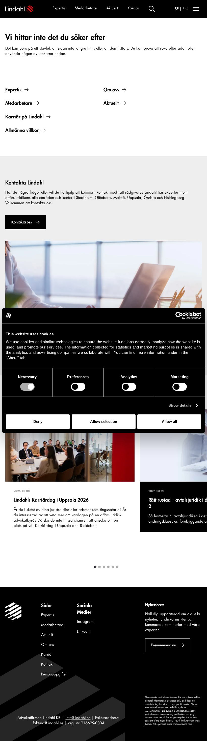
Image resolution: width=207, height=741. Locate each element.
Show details (179, 405)
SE (177, 9)
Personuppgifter (54, 674)
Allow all (169, 421)
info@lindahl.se (77, 718)
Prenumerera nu (163, 645)
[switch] (78, 387)
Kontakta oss (21, 222)
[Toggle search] (152, 9)
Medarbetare (86, 8)
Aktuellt (112, 8)
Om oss (112, 90)
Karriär (133, 8)
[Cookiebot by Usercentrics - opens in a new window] (179, 315)
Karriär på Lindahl (25, 117)
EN (185, 9)
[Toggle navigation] (196, 9)
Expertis (59, 8)
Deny (37, 421)
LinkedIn (84, 631)
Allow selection (103, 421)
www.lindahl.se (153, 711)
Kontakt (47, 664)
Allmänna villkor (22, 130)
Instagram (85, 622)
